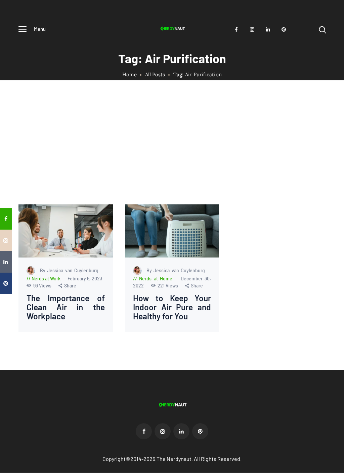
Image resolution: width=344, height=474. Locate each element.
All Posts (155, 74)
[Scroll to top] (337, 273)
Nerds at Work (46, 278)
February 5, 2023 (85, 278)
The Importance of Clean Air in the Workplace (66, 307)
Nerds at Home (155, 278)
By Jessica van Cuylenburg (69, 270)
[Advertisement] (172, 154)
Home (129, 75)
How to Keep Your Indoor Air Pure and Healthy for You (172, 307)
